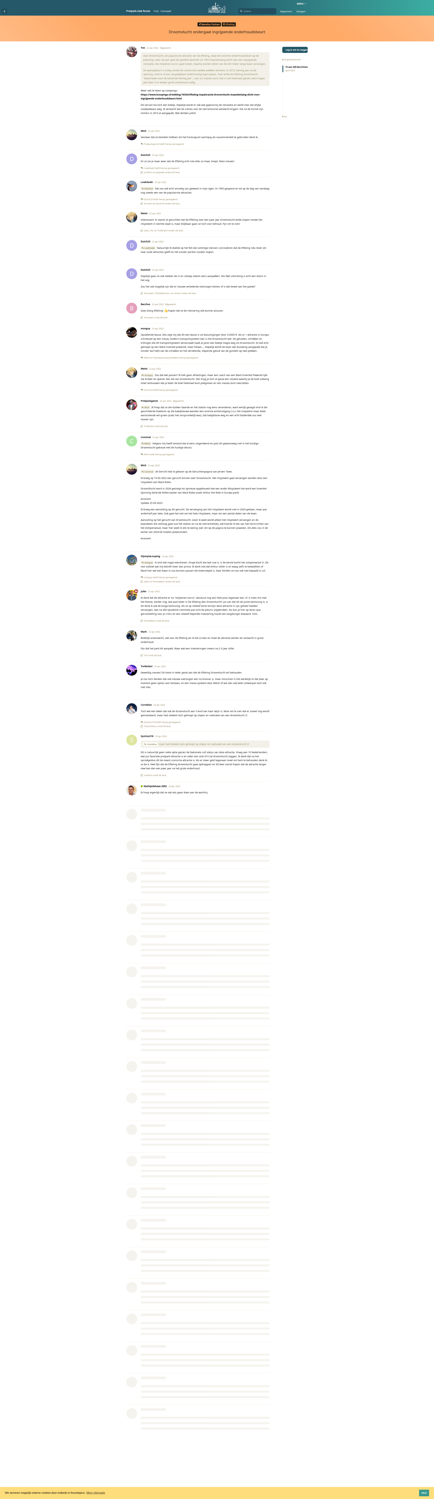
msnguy (148, 375)
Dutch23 (148, 188)
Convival (148, 471)
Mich (146, 407)
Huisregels (166, 11)
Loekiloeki (149, 248)
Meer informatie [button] (95, 1492)
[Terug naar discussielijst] (4, 11)
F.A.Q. (156, 11)
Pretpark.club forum (138, 11)
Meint (147, 443)
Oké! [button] (424, 1493)
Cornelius (152, 744)
